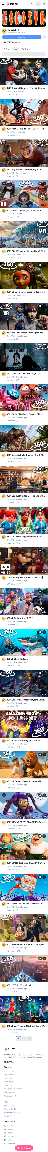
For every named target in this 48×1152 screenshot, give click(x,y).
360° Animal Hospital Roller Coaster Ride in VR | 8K (26, 129)
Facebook (11, 1140)
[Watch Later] (40, 61)
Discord (10, 1129)
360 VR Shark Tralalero (17, 659)
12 (19, 135)
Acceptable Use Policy (12, 1113)
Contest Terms (9, 1116)
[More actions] (44, 61)
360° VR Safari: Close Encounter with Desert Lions (24, 781)
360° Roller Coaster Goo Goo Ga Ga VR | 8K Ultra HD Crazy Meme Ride (25, 903)
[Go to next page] (29, 1038)
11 (20, 258)
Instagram (11, 1143)
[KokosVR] (4, 88)
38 (20, 461)
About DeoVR (9, 1071)
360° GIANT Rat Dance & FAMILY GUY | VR (25, 863)
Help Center (8, 1075)
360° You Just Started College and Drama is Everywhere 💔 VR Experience (26, 496)
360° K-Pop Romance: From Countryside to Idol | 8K (26, 944)
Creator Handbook (11, 1085)
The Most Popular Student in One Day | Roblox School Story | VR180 (25, 577)
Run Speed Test (10, 1096)
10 (20, 584)
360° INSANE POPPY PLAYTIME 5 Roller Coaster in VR (25, 822)
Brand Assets (9, 1092)
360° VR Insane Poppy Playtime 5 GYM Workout (25, 536)
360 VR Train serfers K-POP (20, 618)
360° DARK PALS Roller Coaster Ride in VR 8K (25, 414)
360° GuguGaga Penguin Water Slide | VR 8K (26, 210)
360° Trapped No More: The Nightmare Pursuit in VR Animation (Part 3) (25, 88)
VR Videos (4, 45)
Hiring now (8, 1078)
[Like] (17, 94)
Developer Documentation (14, 1089)
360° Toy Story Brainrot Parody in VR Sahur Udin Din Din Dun (24, 169)
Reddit (9, 1133)
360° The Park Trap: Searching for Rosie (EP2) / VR (26, 333)
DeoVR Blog (8, 1082)
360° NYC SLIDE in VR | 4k (19, 985)
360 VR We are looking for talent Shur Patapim (24, 740)
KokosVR (10, 91)
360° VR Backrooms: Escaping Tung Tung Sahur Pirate (26, 292)
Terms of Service (32, 1057)
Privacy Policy (19, 1057)
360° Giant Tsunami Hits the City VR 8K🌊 (26, 251)
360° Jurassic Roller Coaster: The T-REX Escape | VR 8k (26, 455)
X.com (9, 1126)
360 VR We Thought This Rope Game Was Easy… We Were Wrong (26, 1026)
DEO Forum (11, 1136)
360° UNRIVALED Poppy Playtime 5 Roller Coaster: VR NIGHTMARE (26, 700)
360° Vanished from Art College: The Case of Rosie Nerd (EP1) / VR (24, 373)
